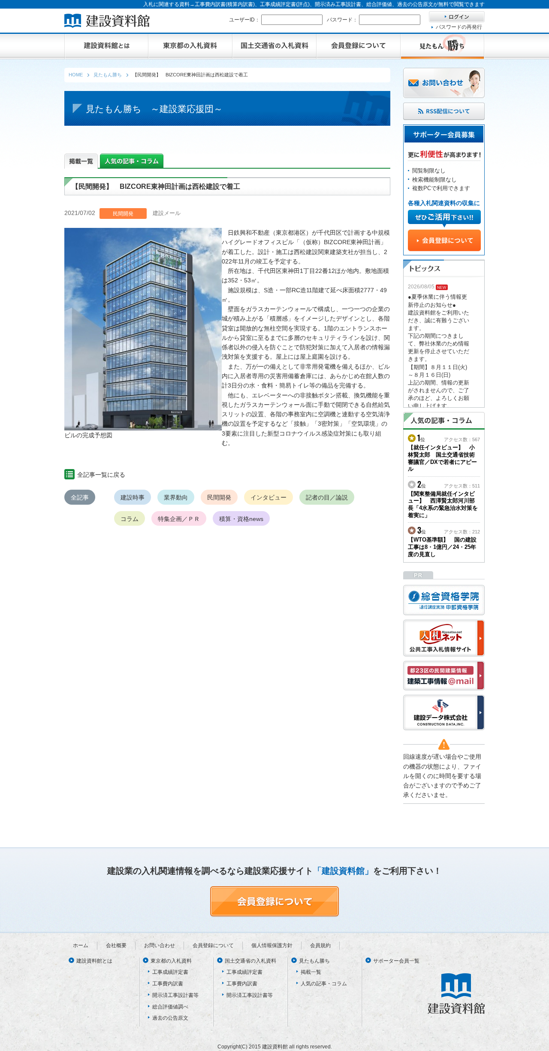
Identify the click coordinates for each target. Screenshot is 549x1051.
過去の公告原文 (170, 1018)
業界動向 (176, 497)
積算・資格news (241, 518)
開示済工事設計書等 (175, 995)
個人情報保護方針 (272, 945)
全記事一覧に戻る (101, 474)
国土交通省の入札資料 (250, 961)
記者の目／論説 (327, 497)
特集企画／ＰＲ (179, 518)
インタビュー (268, 497)
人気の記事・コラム (324, 984)
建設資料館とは (94, 961)
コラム (130, 518)
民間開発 (219, 497)
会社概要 (116, 945)
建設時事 (133, 497)
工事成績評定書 (170, 972)
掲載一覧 (311, 972)
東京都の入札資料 (171, 961)
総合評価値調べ (170, 1007)
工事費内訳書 (167, 984)
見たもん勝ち (314, 961)
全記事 (80, 497)
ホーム (80, 945)
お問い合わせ (159, 945)
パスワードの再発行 (459, 27)
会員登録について (213, 945)
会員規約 (320, 945)
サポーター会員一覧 (396, 961)
